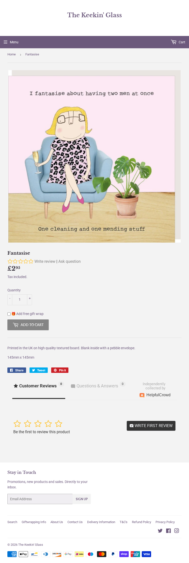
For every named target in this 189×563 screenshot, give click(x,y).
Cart (181, 42)
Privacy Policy (165, 522)
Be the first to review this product (41, 432)
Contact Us (75, 522)
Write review (44, 261)
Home (11, 54)
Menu (14, 42)
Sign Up (82, 499)
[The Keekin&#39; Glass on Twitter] (160, 531)
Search (12, 522)
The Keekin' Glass (94, 15)
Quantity (14, 290)
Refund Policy (141, 522)
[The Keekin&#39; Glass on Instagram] (176, 531)
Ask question (69, 261)
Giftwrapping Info (34, 522)
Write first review (153, 425)
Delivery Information (101, 522)
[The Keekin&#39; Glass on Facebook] (168, 531)
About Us (56, 522)
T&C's (123, 522)
